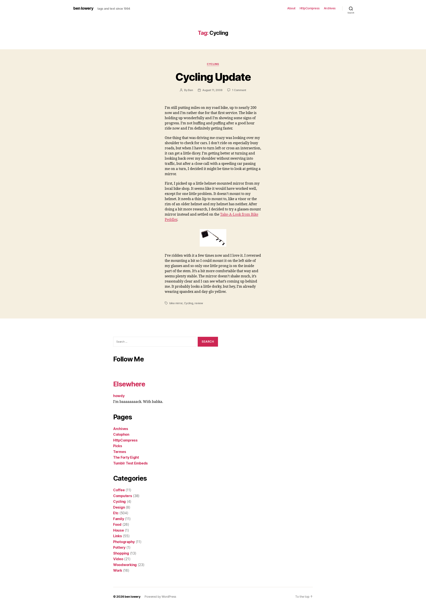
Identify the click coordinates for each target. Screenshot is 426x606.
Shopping (121, 553)
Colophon (121, 434)
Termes (119, 452)
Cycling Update (213, 76)
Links (117, 536)
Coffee (119, 490)
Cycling (213, 64)
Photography (124, 542)
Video (118, 559)
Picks (117, 446)
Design (119, 507)
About (291, 8)
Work (117, 570)
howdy (119, 396)
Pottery (119, 547)
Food (117, 524)
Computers (122, 496)
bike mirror (176, 303)
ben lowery (83, 8)
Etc (115, 513)
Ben (190, 90)
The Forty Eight (126, 457)
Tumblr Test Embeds (130, 463)
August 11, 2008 (212, 90)
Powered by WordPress (160, 596)
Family (118, 519)
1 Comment (239, 90)
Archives (330, 8)
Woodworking (125, 565)
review (199, 303)
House (118, 530)
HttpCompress (310, 8)
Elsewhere (129, 384)
